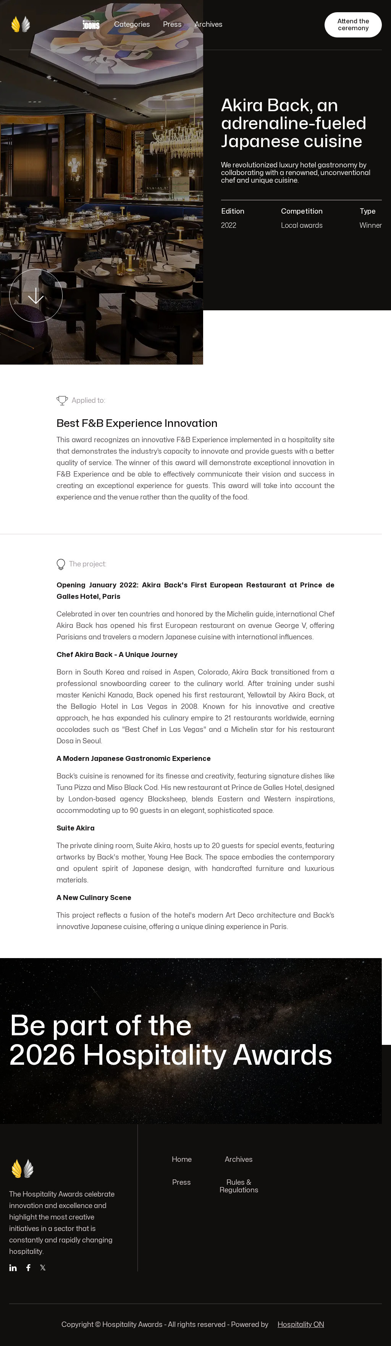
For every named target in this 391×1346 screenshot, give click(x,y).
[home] (37, 24)
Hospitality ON (301, 1325)
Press (172, 24)
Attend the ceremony (353, 24)
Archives (209, 24)
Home (182, 1159)
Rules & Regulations (239, 1186)
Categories (132, 24)
